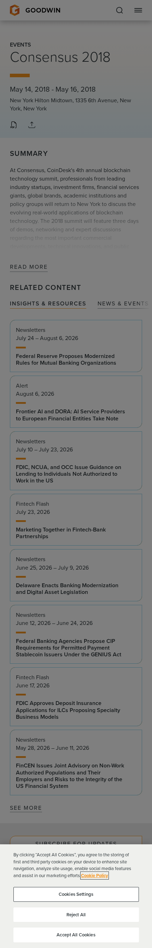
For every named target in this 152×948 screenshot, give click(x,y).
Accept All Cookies (76, 934)
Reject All (76, 914)
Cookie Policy (94, 875)
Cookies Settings (76, 894)
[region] (76, 896)
